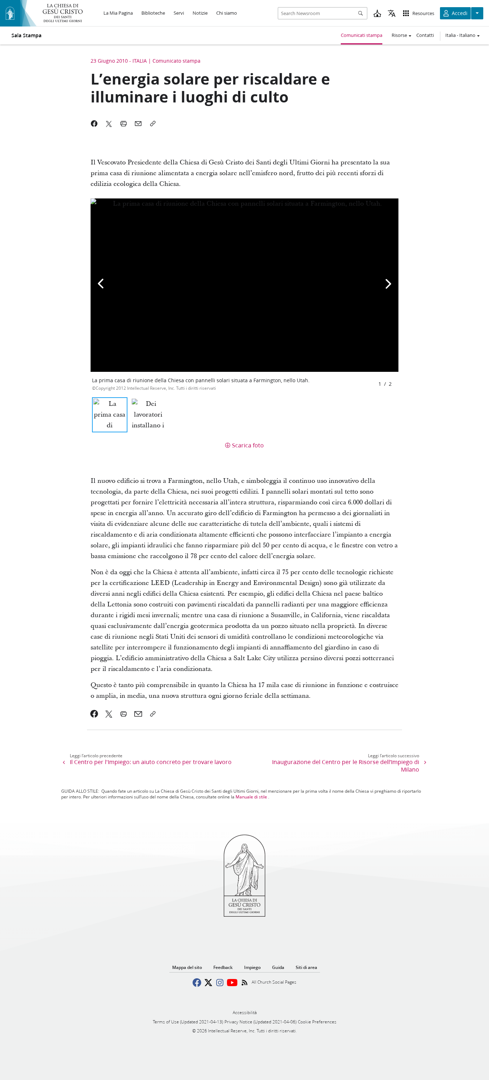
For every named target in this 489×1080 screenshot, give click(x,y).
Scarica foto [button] (248, 445)
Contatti (425, 35)
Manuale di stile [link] (251, 797)
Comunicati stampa (361, 35)
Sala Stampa (26, 35)
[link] (94, 714)
